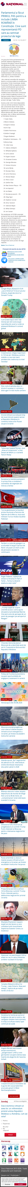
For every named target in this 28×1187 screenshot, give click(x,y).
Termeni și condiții (22, 1181)
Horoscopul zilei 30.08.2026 (11, 703)
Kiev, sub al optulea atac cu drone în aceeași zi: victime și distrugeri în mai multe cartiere (13, 388)
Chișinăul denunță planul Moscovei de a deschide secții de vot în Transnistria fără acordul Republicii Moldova (13, 646)
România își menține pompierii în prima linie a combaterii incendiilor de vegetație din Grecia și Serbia (13, 482)
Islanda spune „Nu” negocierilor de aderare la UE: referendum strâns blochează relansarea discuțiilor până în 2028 (13, 763)
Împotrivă (6, 1124)
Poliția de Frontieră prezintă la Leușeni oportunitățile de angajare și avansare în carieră (13, 676)
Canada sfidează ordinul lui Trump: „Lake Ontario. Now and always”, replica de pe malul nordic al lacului (13, 987)
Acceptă (20, 1184)
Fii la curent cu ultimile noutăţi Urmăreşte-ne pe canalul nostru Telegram (16, 260)
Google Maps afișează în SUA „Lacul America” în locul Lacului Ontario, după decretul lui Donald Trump (13, 292)
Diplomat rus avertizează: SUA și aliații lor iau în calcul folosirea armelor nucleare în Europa (13, 957)
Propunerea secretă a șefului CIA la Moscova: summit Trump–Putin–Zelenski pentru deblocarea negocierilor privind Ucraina (13, 893)
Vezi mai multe (14, 1096)
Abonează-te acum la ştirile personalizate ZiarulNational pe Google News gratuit (15, 254)
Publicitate (15, 1175)
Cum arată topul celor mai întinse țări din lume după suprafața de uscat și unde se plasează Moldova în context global (12, 324)
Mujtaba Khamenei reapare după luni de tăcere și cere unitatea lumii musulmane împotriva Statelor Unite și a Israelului (12, 926)
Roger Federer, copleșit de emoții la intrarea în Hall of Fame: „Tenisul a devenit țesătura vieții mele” (11, 579)
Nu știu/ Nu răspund (6, 1128)
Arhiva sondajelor (20, 1101)
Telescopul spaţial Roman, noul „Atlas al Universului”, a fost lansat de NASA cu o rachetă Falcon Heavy (13, 451)
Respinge (7, 1184)
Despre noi (5, 1175)
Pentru (5, 1121)
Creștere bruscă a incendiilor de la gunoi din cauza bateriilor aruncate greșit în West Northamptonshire (13, 1087)
